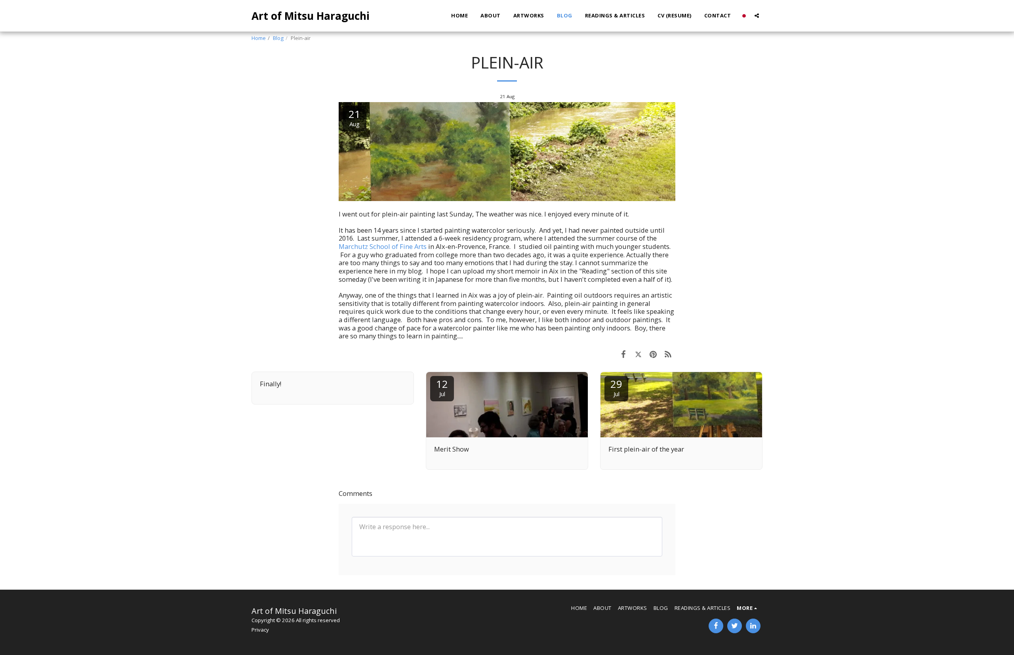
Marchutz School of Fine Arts (383, 246)
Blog (278, 38)
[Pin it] (653, 354)
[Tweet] (638, 354)
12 (442, 387)
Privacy (260, 629)
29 (616, 387)
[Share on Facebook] (623, 354)
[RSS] (668, 354)
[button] (756, 15)
